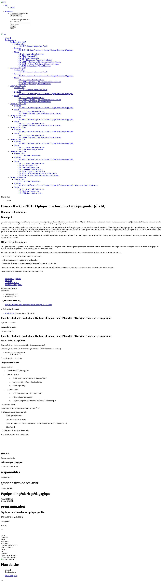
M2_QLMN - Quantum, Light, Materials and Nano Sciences (40, 62)
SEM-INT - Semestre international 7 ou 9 (33, 46)
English (12, 8)
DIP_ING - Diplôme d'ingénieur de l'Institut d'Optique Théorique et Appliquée (46, 50)
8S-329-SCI (9, 313)
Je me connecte (16, 15)
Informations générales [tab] (13, 279)
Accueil (8, 38)
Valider (13, 26)
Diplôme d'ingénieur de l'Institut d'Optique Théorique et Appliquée (28, 305)
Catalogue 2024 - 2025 (18, 86)
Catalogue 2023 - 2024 (18, 104)
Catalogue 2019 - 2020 (18, 151)
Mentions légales (11, 576)
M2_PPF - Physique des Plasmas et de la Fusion (35, 60)
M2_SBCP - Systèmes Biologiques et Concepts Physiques (39, 64)
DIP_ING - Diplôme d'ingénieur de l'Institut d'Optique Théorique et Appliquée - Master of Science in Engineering (58, 185)
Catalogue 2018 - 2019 (18, 177)
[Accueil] (3, 2)
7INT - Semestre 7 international (29, 155)
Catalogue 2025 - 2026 (18, 68)
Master (16, 52)
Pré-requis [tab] (8, 281)
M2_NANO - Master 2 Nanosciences (32, 171)
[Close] (2, 580)
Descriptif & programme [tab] (13, 285)
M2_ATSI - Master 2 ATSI (28, 56)
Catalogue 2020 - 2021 (18, 139)
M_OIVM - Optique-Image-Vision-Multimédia (35, 66)
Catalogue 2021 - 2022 (18, 127)
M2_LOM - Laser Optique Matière (31, 149)
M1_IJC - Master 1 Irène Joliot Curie (31, 54)
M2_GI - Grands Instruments (29, 58)
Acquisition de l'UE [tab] (12, 283)
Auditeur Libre (19, 44)
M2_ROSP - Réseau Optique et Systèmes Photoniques (38, 173)
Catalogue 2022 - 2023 (18, 116)
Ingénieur (17, 48)
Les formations (10, 40)
